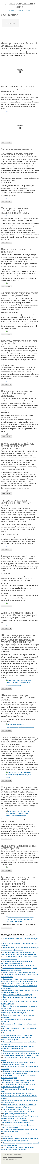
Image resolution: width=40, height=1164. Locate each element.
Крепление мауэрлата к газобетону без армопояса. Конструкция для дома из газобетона (20, 1117)
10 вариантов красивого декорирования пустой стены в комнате (18, 697)
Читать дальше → (6, 142)
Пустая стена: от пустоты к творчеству (16, 250)
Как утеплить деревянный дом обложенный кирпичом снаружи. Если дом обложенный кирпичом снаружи (19, 1095)
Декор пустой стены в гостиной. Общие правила (19, 846)
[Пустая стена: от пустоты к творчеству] (20, 283)
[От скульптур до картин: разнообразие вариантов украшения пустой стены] (20, 215)
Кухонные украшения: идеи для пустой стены (19, 342)
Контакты (5, 1157)
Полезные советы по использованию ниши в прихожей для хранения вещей (17, 962)
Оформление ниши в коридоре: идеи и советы (19, 965)
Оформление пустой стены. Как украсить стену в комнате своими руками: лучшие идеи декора (19, 789)
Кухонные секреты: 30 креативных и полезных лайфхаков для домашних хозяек (18, 1063)
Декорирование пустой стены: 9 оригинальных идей (19, 44)
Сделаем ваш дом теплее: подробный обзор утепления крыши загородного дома (17, 1011)
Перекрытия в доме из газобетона (15, 1114)
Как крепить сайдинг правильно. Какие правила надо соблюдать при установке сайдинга (18, 1106)
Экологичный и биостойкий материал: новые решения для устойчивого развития (17, 1148)
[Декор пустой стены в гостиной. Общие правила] (20, 867)
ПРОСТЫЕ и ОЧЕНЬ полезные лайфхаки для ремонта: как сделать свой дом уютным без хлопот (18, 953)
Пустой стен (11, 23)
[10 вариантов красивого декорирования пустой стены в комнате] (20, 725)
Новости (20, 10)
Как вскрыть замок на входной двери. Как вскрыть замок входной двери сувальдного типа (19, 1139)
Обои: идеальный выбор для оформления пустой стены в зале (19, 155)
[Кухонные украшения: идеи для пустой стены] (20, 381)
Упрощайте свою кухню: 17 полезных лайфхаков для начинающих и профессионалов (20, 948)
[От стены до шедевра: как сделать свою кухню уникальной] (20, 331)
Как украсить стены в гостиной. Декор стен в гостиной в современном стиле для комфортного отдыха (19, 880)
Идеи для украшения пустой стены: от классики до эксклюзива (17, 393)
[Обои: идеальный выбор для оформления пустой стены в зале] (20, 198)
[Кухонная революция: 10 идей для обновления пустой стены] (20, 603)
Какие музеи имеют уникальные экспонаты (18, 983)
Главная (12, 10)
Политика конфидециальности (10, 1159)
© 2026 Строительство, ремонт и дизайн (12, 1154)
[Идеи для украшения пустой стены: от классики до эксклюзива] (20, 434)
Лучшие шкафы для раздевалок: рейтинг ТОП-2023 (21, 1055)
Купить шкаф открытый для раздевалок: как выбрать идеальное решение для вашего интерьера (19, 980)
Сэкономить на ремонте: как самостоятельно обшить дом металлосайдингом (17, 1047)
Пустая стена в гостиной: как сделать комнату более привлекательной (17, 445)
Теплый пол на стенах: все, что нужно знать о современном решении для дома (18, 1085)
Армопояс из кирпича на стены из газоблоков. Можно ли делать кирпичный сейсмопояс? (18, 1121)
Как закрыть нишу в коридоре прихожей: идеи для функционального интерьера (19, 969)
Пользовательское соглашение (15, 1157)
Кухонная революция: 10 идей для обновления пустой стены (18, 557)
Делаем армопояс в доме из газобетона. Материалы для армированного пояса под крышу (18, 1110)
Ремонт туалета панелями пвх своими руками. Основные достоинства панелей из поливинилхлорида (20, 1052)
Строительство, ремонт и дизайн (20, 5)
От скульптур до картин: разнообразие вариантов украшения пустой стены (15, 210)
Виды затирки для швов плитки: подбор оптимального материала (16, 1038)
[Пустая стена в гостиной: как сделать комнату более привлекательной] (20, 490)
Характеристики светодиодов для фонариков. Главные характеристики (18, 1126)
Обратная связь (6, 1161)
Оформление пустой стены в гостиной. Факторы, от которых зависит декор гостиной (19, 615)
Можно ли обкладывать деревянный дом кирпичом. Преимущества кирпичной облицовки (20, 1072)
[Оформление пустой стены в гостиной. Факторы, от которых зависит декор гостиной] (20, 625)
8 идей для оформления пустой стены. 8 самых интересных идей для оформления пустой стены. (19, 739)
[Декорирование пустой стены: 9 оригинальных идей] (20, 111)
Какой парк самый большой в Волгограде (17, 995)
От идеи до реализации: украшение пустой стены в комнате (16, 502)
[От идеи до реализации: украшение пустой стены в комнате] (20, 546)
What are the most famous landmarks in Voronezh (19, 972)
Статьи (27, 10)
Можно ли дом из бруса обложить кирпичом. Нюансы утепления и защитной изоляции (17, 1081)
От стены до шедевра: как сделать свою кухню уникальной (20, 294)
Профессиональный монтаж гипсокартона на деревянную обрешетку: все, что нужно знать (18, 1034)
